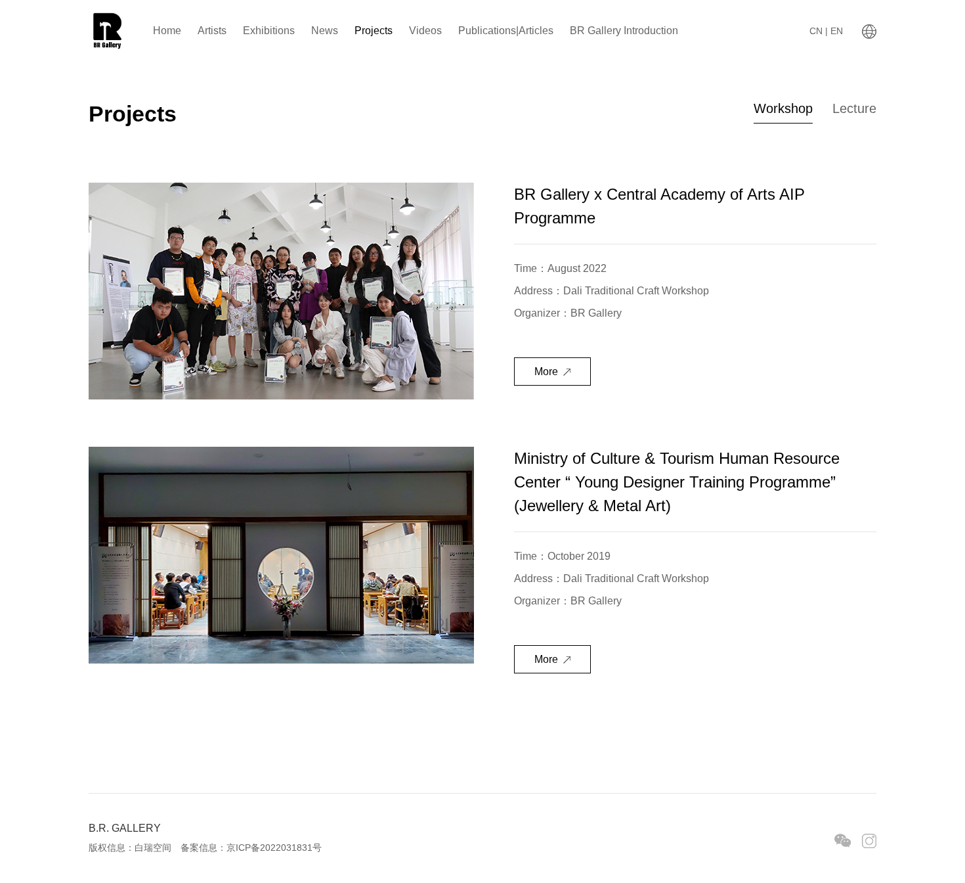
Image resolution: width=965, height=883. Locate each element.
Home (167, 30)
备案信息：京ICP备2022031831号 (251, 847)
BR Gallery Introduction (624, 30)
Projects (373, 30)
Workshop (783, 108)
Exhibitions (269, 30)
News (324, 30)
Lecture (854, 108)
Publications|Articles (505, 30)
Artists (212, 30)
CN (817, 31)
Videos (425, 30)
